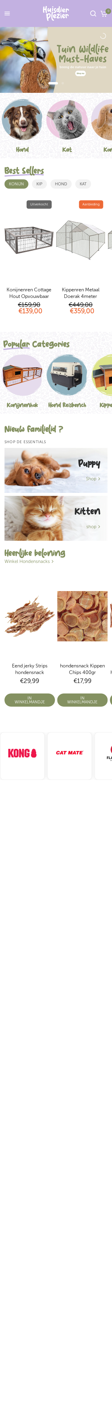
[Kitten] (56, 518)
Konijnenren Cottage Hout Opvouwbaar (29, 293)
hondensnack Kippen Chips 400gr (82, 669)
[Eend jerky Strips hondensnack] (29, 616)
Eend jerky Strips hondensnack (29, 669)
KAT (83, 184)
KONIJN (16, 184)
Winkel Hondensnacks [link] (27, 561)
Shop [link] (91, 479)
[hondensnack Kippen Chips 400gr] (82, 616)
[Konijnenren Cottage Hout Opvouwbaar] (29, 240)
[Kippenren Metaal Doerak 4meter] (80, 240)
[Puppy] (56, 470)
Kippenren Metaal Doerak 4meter (80, 293)
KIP (39, 184)
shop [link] (91, 527)
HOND (61, 184)
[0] (103, 13)
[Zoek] (93, 13)
